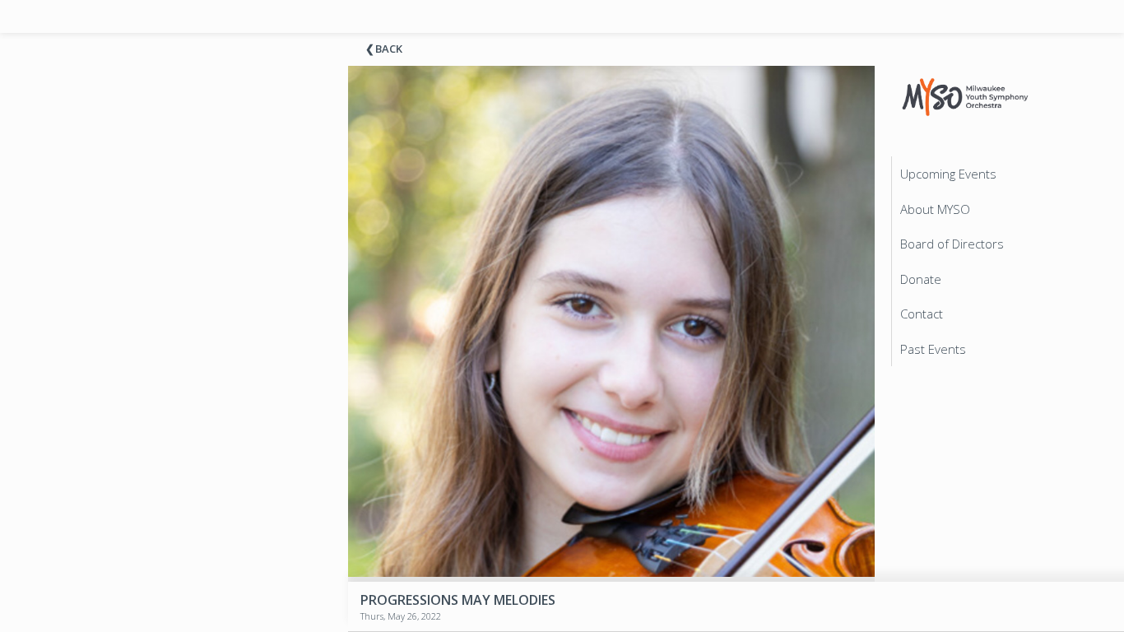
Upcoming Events (948, 173)
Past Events (933, 349)
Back (388, 48)
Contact (921, 313)
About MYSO (935, 209)
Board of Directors (952, 243)
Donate (920, 279)
